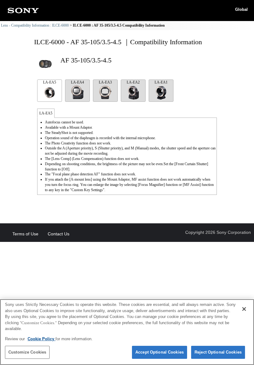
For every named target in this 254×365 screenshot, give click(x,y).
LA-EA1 (161, 82)
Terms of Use (25, 234)
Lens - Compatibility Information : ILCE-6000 (35, 25)
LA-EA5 (49, 82)
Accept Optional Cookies (159, 352)
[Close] (244, 309)
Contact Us (58, 234)
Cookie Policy (41, 339)
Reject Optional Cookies (218, 352)
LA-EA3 (105, 82)
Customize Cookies (27, 352)
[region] (127, 332)
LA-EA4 (77, 82)
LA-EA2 (133, 82)
